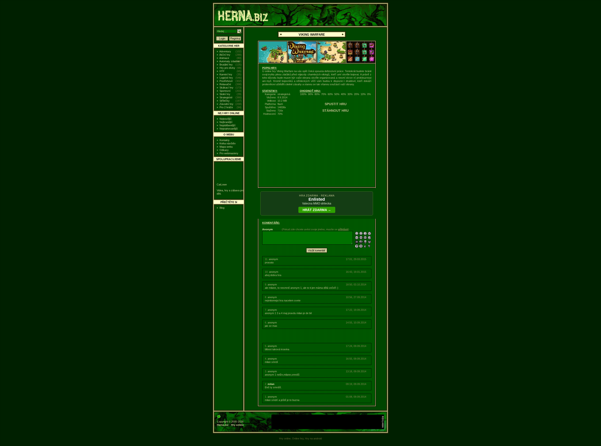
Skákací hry (226, 87)
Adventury (225, 51)
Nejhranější (226, 122)
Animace (224, 58)
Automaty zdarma (229, 61)
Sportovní (225, 90)
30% (350, 94)
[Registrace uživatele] (235, 39)
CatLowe (222, 184)
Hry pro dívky (227, 67)
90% (310, 94)
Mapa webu (226, 146)
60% (330, 94)
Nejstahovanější (229, 128)
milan (271, 384)
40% (343, 94)
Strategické (226, 97)
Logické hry (226, 77)
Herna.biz (223, 424)
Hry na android (313, 438)
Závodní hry (226, 104)
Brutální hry (226, 64)
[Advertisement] (423, 73)
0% (369, 94)
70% (323, 94)
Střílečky (225, 100)
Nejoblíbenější (227, 125)
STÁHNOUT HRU (335, 110)
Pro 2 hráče (226, 107)
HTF (222, 71)
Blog (222, 207)
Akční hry (224, 54)
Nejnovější (225, 118)
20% (356, 94)
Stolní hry (225, 94)
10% (363, 94)
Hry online (237, 424)
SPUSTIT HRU (336, 104)
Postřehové (226, 81)
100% (303, 94)
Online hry (298, 438)
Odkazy (224, 150)
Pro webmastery (229, 153)
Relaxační (225, 84)
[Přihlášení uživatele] (222, 39)
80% (317, 94)
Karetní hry (226, 74)
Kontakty (225, 140)
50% (336, 94)
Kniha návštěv (228, 143)
